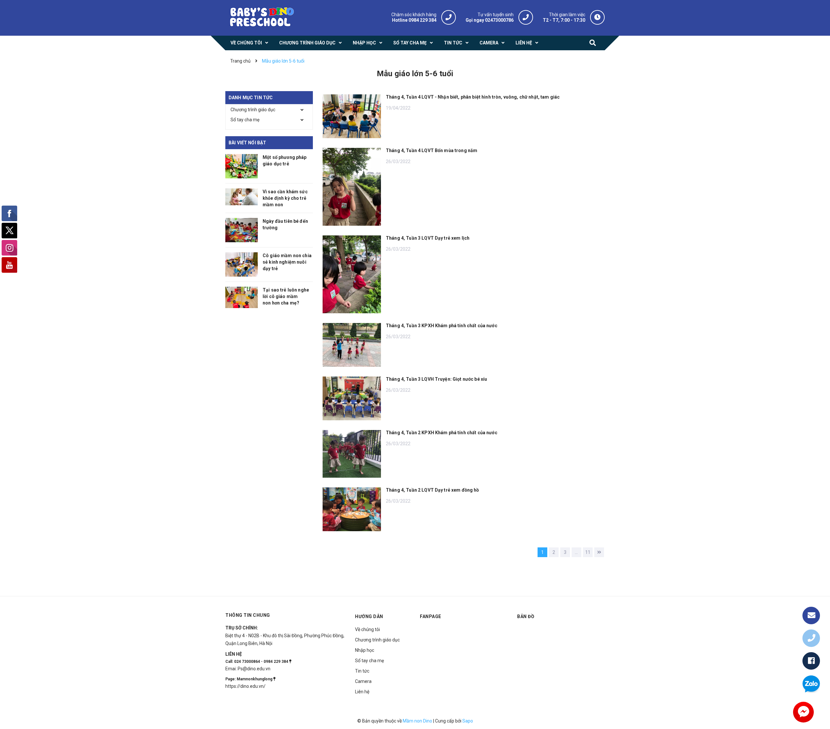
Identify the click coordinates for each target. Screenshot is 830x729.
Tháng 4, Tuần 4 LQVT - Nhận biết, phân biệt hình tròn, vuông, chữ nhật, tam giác (473, 97)
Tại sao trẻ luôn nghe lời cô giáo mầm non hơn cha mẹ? (286, 296)
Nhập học (364, 650)
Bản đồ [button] (525, 616)
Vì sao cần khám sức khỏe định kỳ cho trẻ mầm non (285, 198)
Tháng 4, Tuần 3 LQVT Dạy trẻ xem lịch (427, 238)
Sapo (467, 720)
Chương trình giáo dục (253, 109)
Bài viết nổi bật (247, 142)
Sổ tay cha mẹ (245, 119)
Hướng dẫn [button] (369, 616)
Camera (363, 681)
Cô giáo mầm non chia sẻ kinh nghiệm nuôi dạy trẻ (287, 262)
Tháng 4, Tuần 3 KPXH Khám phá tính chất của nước (441, 325)
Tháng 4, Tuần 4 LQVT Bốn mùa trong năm (431, 150)
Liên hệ (362, 691)
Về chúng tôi (367, 629)
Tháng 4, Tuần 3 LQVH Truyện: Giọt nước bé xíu (436, 379)
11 (587, 552)
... (576, 552)
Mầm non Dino (417, 720)
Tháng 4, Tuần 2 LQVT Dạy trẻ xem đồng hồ (432, 490)
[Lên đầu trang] (811, 594)
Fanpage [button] (430, 616)
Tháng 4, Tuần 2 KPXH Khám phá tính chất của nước (441, 432)
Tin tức (362, 671)
